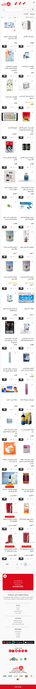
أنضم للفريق (18, 631)
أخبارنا (18, 609)
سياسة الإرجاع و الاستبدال (18, 624)
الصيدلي (18, 635)
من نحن (18, 608)
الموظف (18, 637)
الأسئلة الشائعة (18, 611)
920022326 (18, 587)
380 (7, 564)
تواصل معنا (18, 687)
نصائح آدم (18, 633)
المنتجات (26, 14)
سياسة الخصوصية (18, 620)
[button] (20, 4)
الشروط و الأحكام (18, 622)
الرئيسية (32, 14)
